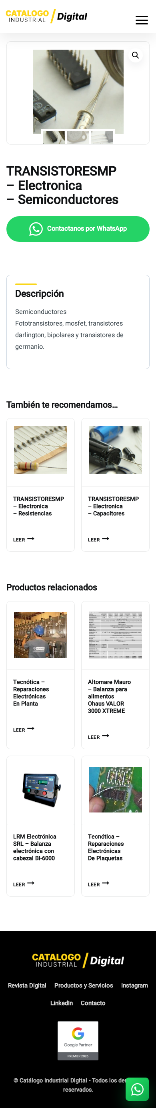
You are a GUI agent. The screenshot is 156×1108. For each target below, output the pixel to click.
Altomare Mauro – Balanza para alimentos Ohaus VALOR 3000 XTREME (109, 697)
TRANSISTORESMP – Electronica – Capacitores (113, 506)
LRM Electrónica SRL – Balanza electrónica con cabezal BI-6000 (34, 847)
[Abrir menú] (141, 16)
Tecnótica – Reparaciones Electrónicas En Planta (31, 693)
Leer (19, 540)
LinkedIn (61, 1003)
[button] (135, 55)
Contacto (93, 1003)
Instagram (134, 985)
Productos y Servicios (83, 985)
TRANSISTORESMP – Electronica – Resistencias (38, 506)
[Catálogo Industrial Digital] (46, 16)
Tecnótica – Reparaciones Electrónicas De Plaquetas (106, 847)
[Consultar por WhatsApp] (137, 1089)
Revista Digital (27, 985)
